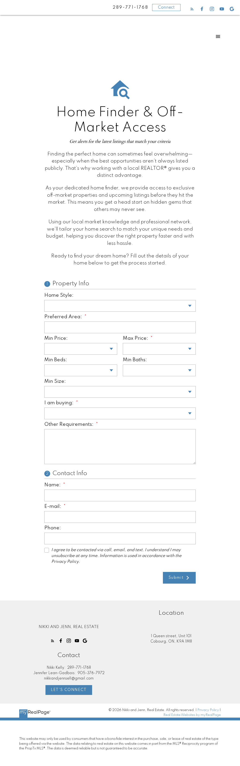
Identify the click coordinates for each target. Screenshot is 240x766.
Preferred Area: (63, 316)
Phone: (52, 528)
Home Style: (59, 295)
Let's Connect (69, 690)
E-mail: (53, 506)
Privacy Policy (208, 710)
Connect (166, 7)
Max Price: (136, 338)
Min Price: (56, 338)
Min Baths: (135, 360)
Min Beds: (55, 360)
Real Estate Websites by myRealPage (192, 715)
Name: (53, 485)
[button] (192, 9)
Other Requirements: (69, 424)
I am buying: (59, 403)
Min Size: (55, 381)
